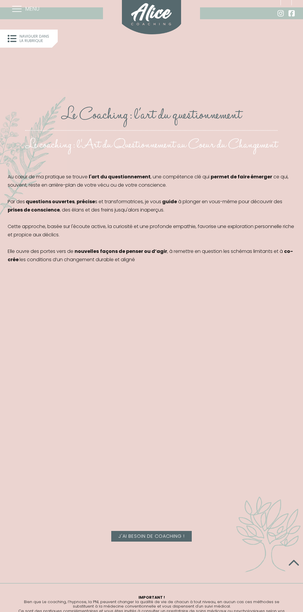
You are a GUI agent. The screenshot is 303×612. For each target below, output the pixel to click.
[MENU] (17, 9)
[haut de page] (294, 563)
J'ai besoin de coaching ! (151, 536)
